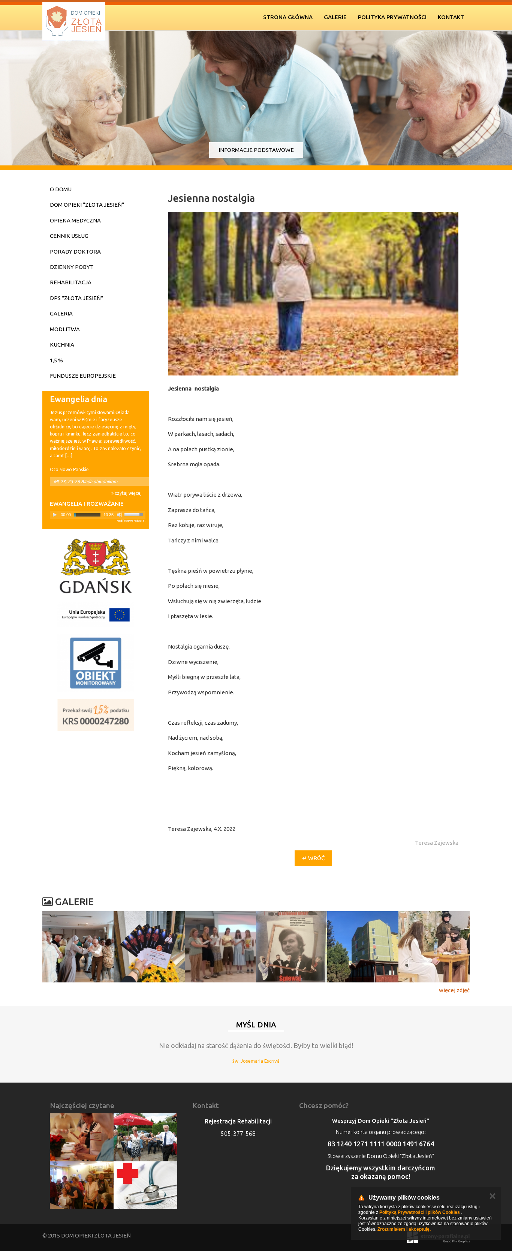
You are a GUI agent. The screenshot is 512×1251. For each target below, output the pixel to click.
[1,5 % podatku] (95, 715)
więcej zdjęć (454, 990)
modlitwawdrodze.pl (131, 521)
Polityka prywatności (392, 17)
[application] (97, 515)
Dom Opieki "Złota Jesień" (87, 204)
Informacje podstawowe (256, 150)
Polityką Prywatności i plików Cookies (419, 1212)
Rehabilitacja (70, 282)
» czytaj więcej (126, 493)
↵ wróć (313, 858)
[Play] (55, 515)
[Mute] (120, 515)
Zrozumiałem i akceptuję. (404, 1229)
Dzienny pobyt (72, 267)
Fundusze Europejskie (83, 375)
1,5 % (56, 360)
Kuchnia (62, 344)
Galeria (61, 313)
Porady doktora (75, 251)
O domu (61, 189)
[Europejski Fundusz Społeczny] (95, 614)
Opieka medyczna (75, 220)
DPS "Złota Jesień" (76, 298)
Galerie (335, 17)
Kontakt (451, 17)
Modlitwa (65, 329)
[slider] (134, 514)
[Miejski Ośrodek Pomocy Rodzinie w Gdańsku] (95, 566)
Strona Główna (288, 17)
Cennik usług (69, 236)
